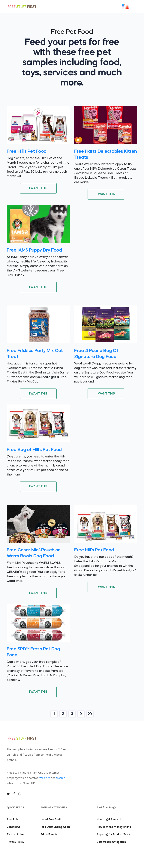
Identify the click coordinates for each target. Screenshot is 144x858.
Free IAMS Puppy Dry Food (34, 250)
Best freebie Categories (111, 842)
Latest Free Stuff (50, 819)
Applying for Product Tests (113, 834)
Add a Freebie (48, 834)
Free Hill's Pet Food (26, 151)
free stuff (44, 778)
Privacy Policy (15, 842)
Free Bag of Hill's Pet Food (34, 450)
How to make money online (114, 827)
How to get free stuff (109, 819)
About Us (12, 819)
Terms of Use (15, 834)
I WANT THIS (38, 188)
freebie (60, 778)
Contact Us (13, 827)
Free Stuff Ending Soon (55, 827)
